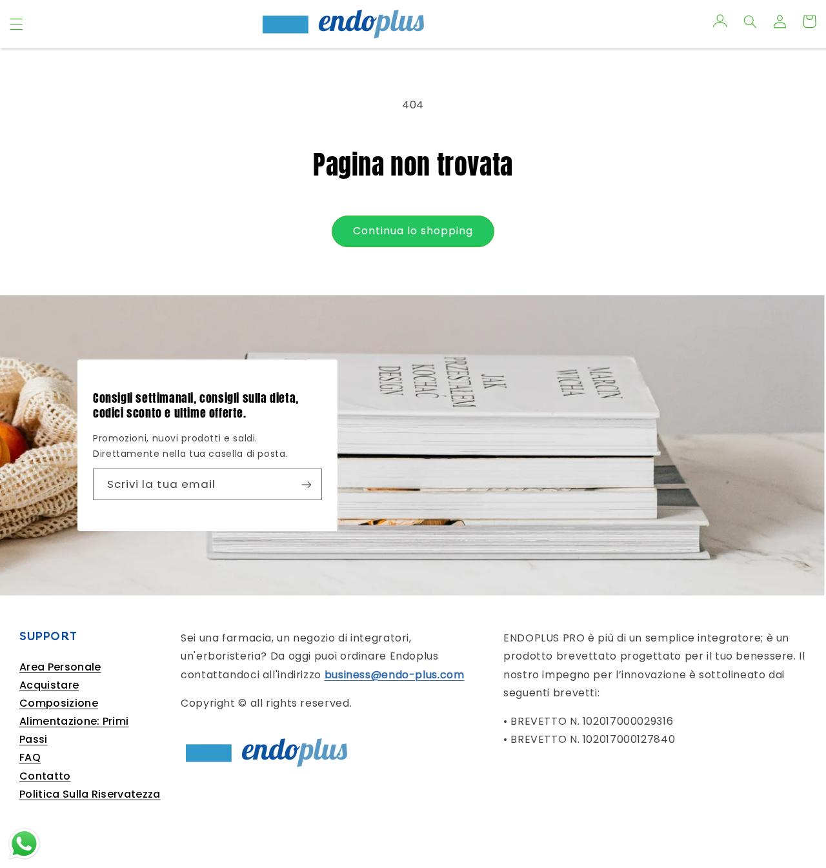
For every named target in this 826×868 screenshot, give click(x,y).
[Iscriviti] (306, 484)
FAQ (30, 757)
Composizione (58, 703)
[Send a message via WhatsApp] (24, 844)
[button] (16, 24)
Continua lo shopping (413, 230)
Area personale (60, 667)
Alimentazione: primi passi (73, 730)
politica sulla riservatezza (90, 794)
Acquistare (49, 685)
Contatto (45, 776)
